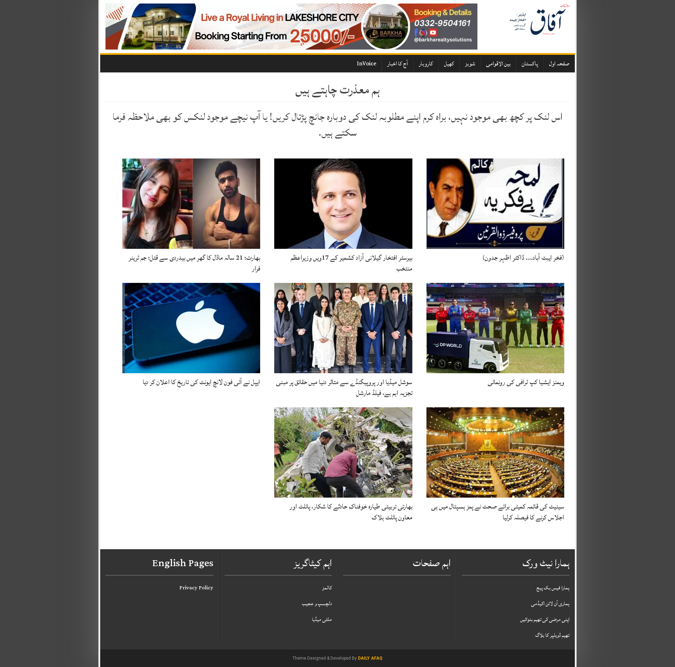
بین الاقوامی (498, 63)
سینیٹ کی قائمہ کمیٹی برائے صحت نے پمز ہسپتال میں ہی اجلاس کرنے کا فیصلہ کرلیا (497, 512)
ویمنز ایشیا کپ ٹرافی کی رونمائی (526, 382)
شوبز (470, 63)
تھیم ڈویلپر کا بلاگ (552, 635)
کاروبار (426, 63)
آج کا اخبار (397, 63)
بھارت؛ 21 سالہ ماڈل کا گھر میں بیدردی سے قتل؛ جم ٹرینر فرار (194, 263)
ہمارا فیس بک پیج (553, 588)
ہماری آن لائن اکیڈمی (550, 603)
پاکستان (530, 63)
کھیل (449, 63)
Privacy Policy (196, 588)
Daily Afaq (370, 658)
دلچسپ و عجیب (317, 603)
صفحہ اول (559, 63)
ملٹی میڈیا (322, 619)
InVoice (366, 63)
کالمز (327, 588)
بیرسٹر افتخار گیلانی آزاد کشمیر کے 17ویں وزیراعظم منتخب (351, 263)
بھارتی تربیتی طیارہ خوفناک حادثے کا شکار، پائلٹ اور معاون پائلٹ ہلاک (350, 512)
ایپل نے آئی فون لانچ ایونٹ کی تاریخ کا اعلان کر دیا (201, 382)
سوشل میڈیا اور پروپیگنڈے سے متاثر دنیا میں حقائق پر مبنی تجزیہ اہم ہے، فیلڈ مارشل (344, 387)
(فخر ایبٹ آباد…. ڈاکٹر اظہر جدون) (523, 257)
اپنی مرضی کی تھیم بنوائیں (545, 619)
